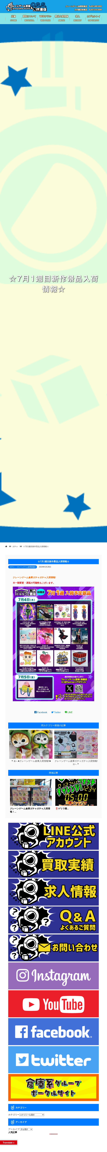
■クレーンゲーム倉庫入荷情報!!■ (34, 761)
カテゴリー (13, 1114)
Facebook (42, 712)
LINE (70, 712)
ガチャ (12, 567)
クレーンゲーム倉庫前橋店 (26, 567)
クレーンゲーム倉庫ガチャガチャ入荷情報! (76, 761)
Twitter (57, 712)
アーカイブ (13, 1129)
